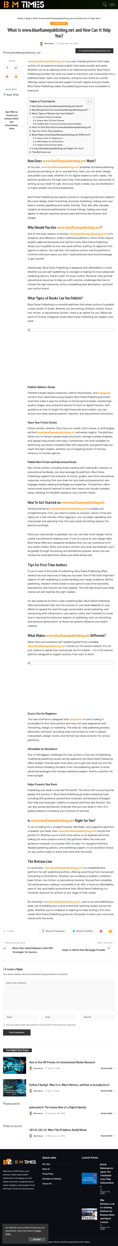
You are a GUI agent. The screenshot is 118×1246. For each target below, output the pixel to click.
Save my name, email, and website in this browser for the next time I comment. (41, 1025)
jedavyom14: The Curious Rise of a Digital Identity (57, 1107)
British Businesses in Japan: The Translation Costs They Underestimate (107, 1175)
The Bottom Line (41, 152)
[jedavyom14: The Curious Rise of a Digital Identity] (14, 1110)
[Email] (16, 76)
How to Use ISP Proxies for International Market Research (62, 1062)
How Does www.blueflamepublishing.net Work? (57, 106)
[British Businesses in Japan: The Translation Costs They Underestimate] (89, 1178)
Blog (28, 18)
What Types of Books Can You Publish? (53, 113)
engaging (104, 392)
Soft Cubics (84, 1242)
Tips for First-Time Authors (47, 131)
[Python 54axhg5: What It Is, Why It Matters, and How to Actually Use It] (14, 1087)
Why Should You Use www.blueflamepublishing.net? (60, 110)
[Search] (104, 4)
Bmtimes (49, 43)
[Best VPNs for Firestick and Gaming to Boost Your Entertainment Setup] (12, 101)
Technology (59, 23)
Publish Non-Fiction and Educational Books (59, 124)
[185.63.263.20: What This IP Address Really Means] (14, 1132)
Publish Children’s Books (48, 117)
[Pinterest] (7, 76)
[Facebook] (7, 67)
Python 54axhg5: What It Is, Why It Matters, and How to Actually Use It (69, 1085)
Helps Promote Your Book (50, 145)
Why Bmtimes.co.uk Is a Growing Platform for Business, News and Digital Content (107, 1211)
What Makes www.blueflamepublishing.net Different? (61, 134)
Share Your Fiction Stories (50, 120)
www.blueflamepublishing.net (47, 61)
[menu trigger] (111, 4)
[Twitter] (16, 67)
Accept (37, 1239)
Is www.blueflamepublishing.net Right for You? (58, 148)
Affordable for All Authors (50, 141)
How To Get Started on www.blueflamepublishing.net (61, 127)
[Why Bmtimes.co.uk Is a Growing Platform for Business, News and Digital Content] (89, 1214)
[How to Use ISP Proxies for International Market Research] (14, 1065)
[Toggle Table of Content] (87, 101)
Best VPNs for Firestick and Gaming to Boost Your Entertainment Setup (11, 120)
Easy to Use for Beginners (50, 138)
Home (20, 18)
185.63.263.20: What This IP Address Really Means (58, 1130)
